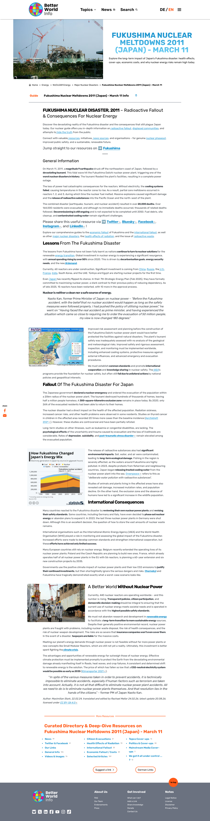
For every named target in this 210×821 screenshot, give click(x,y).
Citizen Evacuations (99, 738)
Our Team (98, 801)
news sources (100, 138)
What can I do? (134, 798)
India (54, 273)
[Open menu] (179, 9)
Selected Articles (97, 756)
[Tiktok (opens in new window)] (69, 812)
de (162, 9)
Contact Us (132, 811)
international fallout (145, 232)
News (106, 9)
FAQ (96, 798)
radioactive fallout (120, 128)
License (168, 801)
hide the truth (64, 132)
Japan (53, 279)
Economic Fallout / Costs (102, 752)
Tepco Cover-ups (139, 738)
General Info (52, 752)
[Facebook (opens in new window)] (51, 812)
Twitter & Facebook (56, 743)
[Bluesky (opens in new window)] (34, 812)
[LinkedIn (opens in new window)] (46, 812)
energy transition (64, 255)
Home (35, 85)
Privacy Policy (171, 808)
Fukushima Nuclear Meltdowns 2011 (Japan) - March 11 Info (86, 95)
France (47, 273)
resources (74, 138)
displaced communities (145, 128)
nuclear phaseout (156, 138)
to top (173, 782)
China (142, 269)
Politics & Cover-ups (141, 743)
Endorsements (101, 805)
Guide (34, 95)
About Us (100, 792)
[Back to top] (136, 95)
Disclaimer (170, 805)
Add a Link (132, 801)
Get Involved (136, 792)
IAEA (156, 369)
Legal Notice (170, 798)
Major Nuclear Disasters (86, 85)
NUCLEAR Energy (62, 85)
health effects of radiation (99, 236)
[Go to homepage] (43, 9)
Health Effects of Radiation (103, 743)
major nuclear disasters (66, 236)
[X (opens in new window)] (40, 812)
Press (96, 808)
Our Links (50, 747)
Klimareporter (93, 671)
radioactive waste (144, 236)
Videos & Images (54, 756)
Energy (45, 85)
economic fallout (99, 232)
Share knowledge (135, 805)
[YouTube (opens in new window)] (57, 812)
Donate (130, 808)
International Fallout (99, 747)
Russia (150, 269)
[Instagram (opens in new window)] (63, 812)
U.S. (161, 269)
